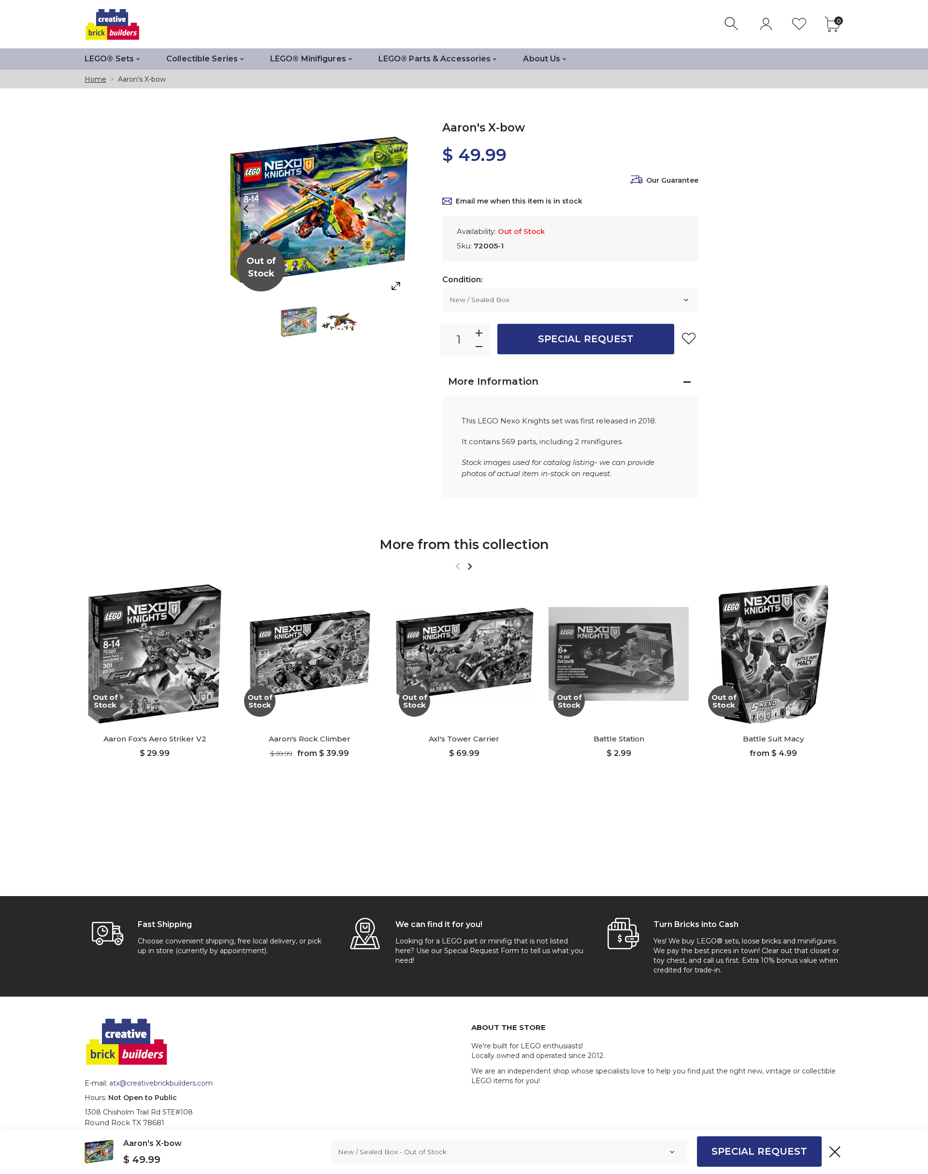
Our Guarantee (672, 180)
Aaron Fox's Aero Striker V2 (154, 738)
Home (95, 79)
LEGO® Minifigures (308, 58)
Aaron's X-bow (152, 1143)
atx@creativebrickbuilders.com (161, 1083)
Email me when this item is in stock (519, 201)
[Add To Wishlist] (689, 338)
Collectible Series (202, 58)
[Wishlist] (799, 24)
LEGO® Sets (109, 58)
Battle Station (619, 738)
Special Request (586, 339)
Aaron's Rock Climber (309, 738)
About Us (541, 58)
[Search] (732, 24)
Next (391, 209)
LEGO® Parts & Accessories (434, 58)
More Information (493, 381)
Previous (246, 209)
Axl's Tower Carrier (464, 738)
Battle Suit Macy (773, 738)
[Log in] (766, 24)
